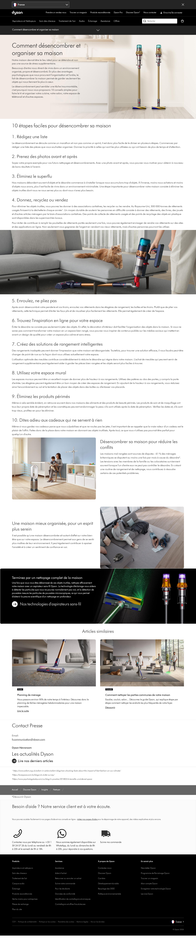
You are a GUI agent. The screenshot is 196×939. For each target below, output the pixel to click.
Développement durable (108, 883)
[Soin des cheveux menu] (56, 21)
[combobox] (40, 4)
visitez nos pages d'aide (87, 819)
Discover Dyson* (133, 12)
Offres (117, 21)
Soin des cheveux (47, 21)
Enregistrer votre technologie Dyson (156, 889)
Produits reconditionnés (100, 12)
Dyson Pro (118, 12)
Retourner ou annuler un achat (68, 878)
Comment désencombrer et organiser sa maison (35, 29)
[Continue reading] (54, 662)
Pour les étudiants (62, 889)
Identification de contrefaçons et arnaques (73, 899)
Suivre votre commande (65, 883)
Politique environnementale (109, 894)
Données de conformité (65, 894)
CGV (14, 922)
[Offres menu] (121, 21)
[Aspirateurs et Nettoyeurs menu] (37, 21)
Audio (82, 21)
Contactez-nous (104, 868)
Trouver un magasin (78, 12)
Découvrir (110, 707)
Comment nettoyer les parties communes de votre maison (137, 695)
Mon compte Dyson (149, 883)
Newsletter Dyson (148, 868)
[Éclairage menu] (98, 21)
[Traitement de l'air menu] (77, 21)
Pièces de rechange (20, 904)
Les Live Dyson (147, 894)
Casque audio (18, 883)
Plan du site (17, 909)
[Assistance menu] (111, 21)
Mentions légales (82, 922)
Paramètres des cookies (66, 922)
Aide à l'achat (60, 873)
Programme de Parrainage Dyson (155, 873)
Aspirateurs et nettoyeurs (22, 868)
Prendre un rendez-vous (56, 12)
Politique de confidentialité (27, 922)
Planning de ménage (29, 695)
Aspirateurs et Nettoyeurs (24, 21)
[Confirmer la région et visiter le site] (183, 4)
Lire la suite (23, 711)
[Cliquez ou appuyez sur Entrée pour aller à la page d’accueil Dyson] (17, 13)
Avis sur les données (97, 922)
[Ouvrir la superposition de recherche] (159, 21)
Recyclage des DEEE (106, 889)
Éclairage (92, 21)
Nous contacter (149, 12)
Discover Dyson (104, 873)
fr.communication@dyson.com (28, 739)
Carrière (101, 878)
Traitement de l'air (67, 21)
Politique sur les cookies (47, 922)
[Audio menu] (86, 21)
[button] (177, 922)
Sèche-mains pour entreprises (25, 899)
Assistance (105, 21)
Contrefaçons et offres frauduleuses (70, 904)
